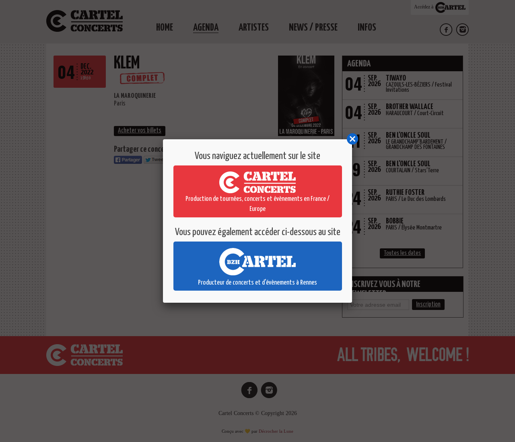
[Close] (352, 139)
